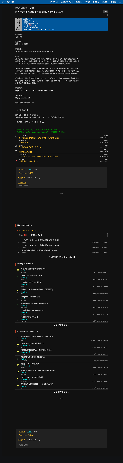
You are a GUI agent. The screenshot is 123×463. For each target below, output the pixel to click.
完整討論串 (23, 231)
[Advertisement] (61, 207)
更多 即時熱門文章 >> (61, 392)
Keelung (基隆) (30, 8)
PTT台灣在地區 (20, 8)
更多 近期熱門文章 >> (61, 325)
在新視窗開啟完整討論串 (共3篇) (62, 257)
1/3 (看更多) (27, 29)
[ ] (24, 271)
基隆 (27, 169)
